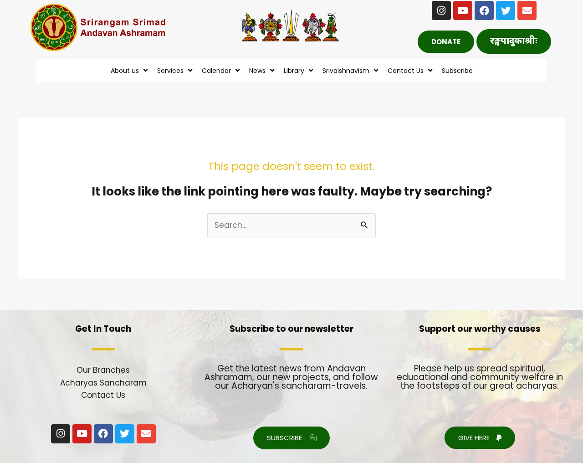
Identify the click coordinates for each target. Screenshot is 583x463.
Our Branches (103, 370)
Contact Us (103, 395)
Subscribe (457, 70)
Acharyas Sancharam (103, 382)
